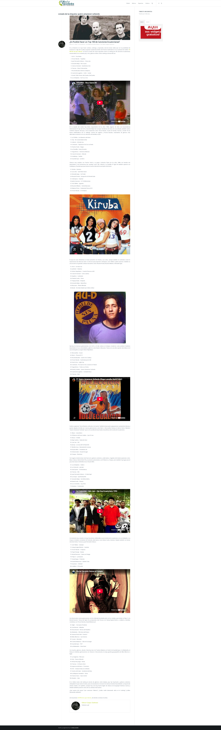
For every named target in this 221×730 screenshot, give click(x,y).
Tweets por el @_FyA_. (144, 14)
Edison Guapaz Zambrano (108, 44)
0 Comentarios (81, 44)
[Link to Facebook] (159, 3)
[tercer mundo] (100, 28)
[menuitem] (128, 3)
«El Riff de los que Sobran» (85, 698)
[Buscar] (152, 3)
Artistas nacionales (92, 44)
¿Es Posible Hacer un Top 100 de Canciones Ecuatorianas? (95, 42)
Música (97, 44)
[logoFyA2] (66, 3)
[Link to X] (161, 3)
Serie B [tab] (147, 22)
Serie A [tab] (141, 22)
